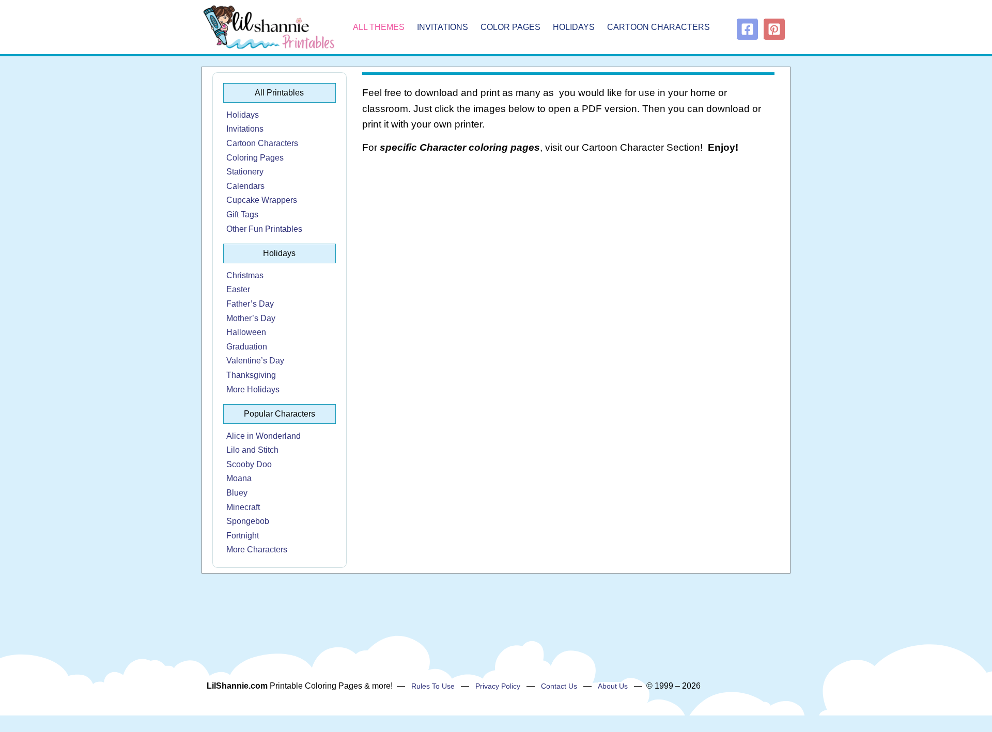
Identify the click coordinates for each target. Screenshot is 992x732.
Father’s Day (250, 303)
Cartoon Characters (658, 27)
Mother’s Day (250, 318)
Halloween (246, 332)
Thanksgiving (251, 375)
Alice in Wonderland (263, 436)
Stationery (245, 171)
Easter (238, 289)
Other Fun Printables (264, 229)
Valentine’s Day (255, 360)
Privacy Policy (497, 686)
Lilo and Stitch (252, 449)
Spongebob (247, 521)
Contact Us (559, 686)
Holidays (574, 27)
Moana (239, 478)
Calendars (245, 186)
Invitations (442, 27)
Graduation (246, 346)
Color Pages (510, 27)
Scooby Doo (249, 464)
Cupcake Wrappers (261, 200)
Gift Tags (242, 214)
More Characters (256, 549)
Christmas (245, 275)
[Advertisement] (569, 245)
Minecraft (243, 507)
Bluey (236, 492)
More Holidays (253, 389)
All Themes (379, 27)
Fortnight (242, 535)
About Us (613, 686)
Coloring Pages (255, 157)
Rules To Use (433, 686)
